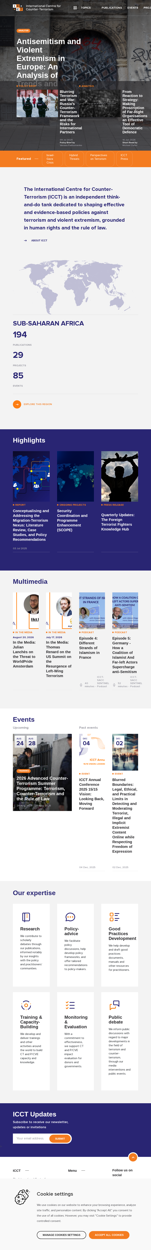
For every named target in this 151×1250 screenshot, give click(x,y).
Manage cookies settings (61, 1234)
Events (132, 7)
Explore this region (37, 404)
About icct (39, 240)
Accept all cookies (109, 1234)
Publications (112, 7)
